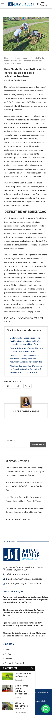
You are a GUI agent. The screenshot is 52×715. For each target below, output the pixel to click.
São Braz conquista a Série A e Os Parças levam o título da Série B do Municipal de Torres (24, 486)
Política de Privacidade (36, 701)
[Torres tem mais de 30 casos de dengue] (7, 676)
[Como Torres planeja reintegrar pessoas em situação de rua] (7, 688)
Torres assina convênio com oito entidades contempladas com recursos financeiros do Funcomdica (26, 358)
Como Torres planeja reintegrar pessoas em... (22, 690)
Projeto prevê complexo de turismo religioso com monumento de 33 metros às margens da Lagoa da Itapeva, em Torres (26, 471)
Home (6, 58)
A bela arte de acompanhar (18, 519)
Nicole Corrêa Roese (17, 80)
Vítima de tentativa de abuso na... (21, 706)
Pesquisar (10, 440)
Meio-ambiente (21, 58)
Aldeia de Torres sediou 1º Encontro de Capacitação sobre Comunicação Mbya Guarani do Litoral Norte (26, 369)
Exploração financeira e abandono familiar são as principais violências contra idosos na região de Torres (25, 341)
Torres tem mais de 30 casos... (23, 675)
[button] (45, 708)
